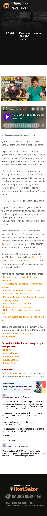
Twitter (35, 257)
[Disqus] (23, 425)
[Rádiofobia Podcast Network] (15, 6)
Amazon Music (10, 359)
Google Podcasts (12, 353)
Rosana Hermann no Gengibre (18, 307)
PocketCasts (9, 363)
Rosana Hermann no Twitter (17, 303)
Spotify (7, 349)
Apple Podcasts (11, 356)
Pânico (27, 260)
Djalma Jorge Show (10, 260)
